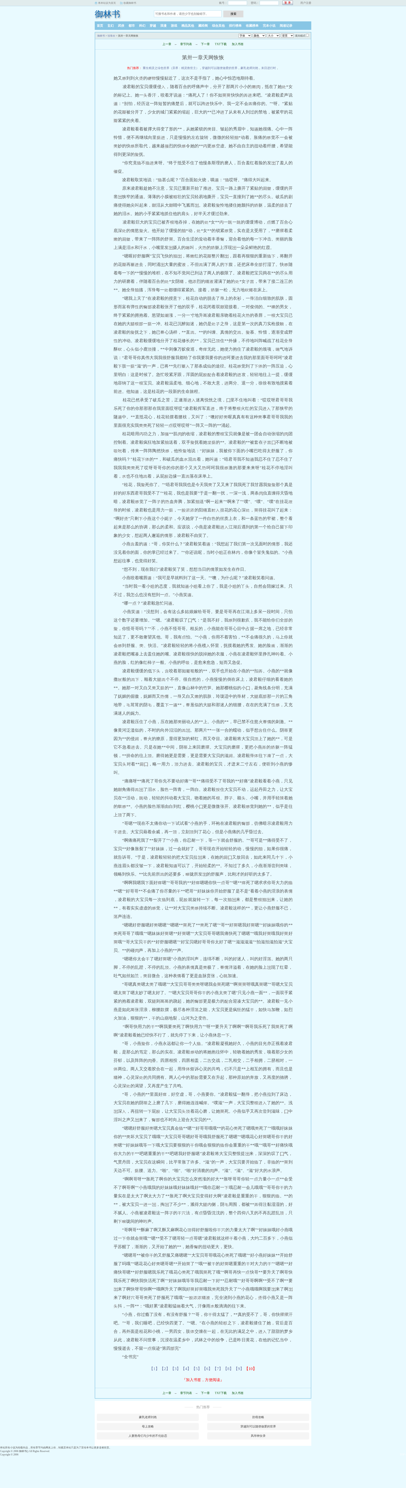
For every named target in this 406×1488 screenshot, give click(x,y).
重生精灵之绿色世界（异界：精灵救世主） (171, 68)
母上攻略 (148, 1426)
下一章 (205, 44)
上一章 (166, 44)
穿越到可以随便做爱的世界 (219, 68)
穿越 (153, 25)
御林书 (107, 14)
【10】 (250, 1368)
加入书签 (238, 44)
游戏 (174, 25)
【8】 (228, 1368)
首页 (100, 25)
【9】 (239, 1368)
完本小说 (269, 25)
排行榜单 (235, 25)
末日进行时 (268, 68)
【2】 (165, 1368)
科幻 (142, 25)
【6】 (207, 1368)
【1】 (154, 1368)
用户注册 (305, 2)
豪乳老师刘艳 (249, 68)
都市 (132, 25)
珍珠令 (111, 35)
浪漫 (163, 25)
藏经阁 (203, 25)
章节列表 (186, 44)
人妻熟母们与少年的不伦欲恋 (148, 1435)
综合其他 (218, 25)
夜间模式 (300, 35)
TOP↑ (403, 1454)
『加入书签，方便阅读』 (203, 1380)
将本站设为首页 (107, 2)
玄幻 (110, 25)
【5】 (196, 1368)
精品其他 (187, 25)
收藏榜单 (252, 25)
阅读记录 (286, 25)
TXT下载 (221, 44)
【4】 (186, 1368)
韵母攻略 (258, 1417)
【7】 (218, 1368)
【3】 (175, 1368)
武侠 (121, 25)
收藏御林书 (129, 2)
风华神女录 (258, 1435)
